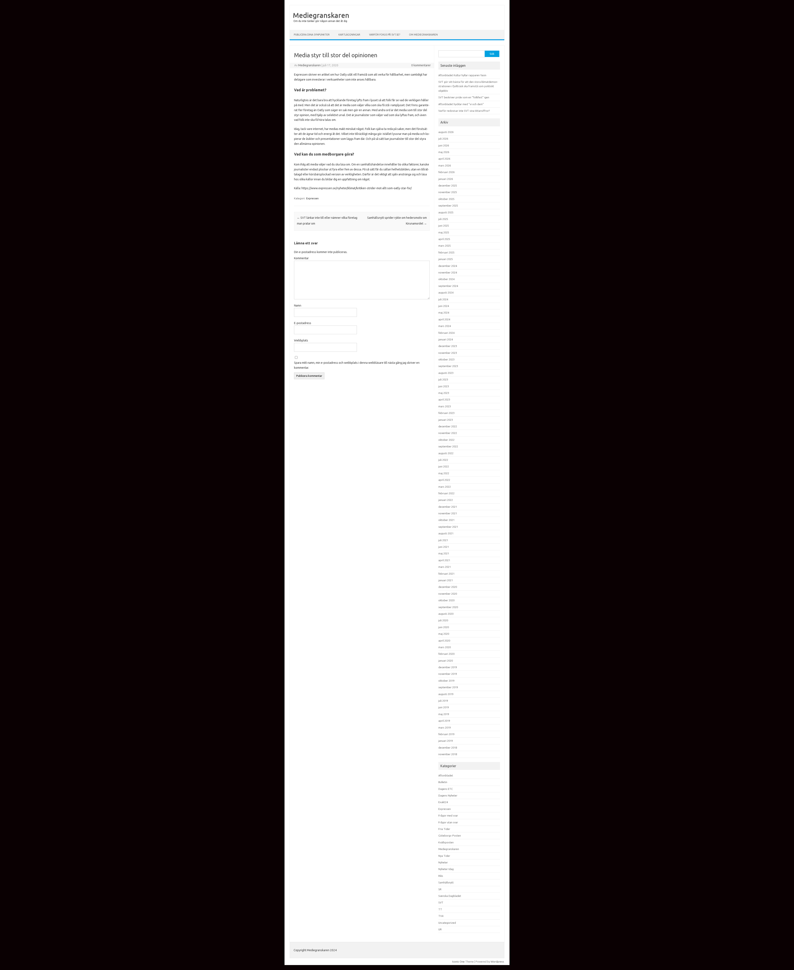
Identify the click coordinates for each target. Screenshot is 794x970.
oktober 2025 (446, 198)
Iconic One (458, 961)
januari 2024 (445, 339)
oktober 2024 (446, 279)
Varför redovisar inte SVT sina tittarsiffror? (464, 110)
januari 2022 (445, 499)
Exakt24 (443, 802)
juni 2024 (443, 305)
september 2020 (448, 607)
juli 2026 (443, 138)
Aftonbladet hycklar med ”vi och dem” (461, 104)
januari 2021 (445, 580)
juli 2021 (443, 540)
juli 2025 (443, 219)
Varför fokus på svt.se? (384, 34)
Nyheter (443, 862)
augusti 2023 (445, 372)
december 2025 (447, 185)
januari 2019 (445, 740)
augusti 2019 (445, 694)
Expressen (312, 198)
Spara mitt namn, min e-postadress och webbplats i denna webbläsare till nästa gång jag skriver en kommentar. (357, 365)
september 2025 (448, 205)
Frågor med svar (448, 815)
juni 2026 (443, 145)
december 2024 (447, 265)
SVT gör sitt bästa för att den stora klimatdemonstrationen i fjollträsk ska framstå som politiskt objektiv (468, 86)
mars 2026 (444, 165)
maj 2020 (443, 633)
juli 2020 (443, 620)
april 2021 (444, 560)
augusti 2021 (445, 533)
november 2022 (447, 433)
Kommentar (301, 258)
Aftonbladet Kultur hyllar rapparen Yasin (462, 75)
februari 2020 (446, 653)
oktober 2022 (446, 439)
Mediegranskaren (321, 15)
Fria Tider (444, 828)
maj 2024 (443, 312)
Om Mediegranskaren (423, 34)
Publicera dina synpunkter (312, 34)
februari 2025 (446, 252)
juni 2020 (443, 627)
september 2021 (448, 526)
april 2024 (444, 319)
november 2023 (447, 352)
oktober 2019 (446, 680)
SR (439, 889)
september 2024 (448, 285)
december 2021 (447, 506)
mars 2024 (444, 326)
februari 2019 (446, 734)
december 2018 (447, 747)
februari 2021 (446, 573)
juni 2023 (443, 386)
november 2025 (447, 192)
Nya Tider (444, 855)
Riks (440, 875)
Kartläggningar (349, 34)
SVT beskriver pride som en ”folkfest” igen (463, 97)
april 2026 (444, 158)
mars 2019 (444, 727)
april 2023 (444, 399)
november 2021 (447, 513)
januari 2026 (445, 178)
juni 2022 (443, 466)
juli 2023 (443, 379)
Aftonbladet (445, 775)
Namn (297, 305)
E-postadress (302, 323)
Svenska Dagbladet (449, 895)
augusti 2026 (445, 132)
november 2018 (447, 754)
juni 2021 (443, 546)
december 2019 (447, 667)
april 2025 (444, 239)
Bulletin (442, 782)
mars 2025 (444, 245)
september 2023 (448, 366)
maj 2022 (443, 473)
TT (440, 909)
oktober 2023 (446, 359)
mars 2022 (444, 486)
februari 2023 (446, 412)
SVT (440, 902)
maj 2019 (443, 714)
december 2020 (447, 586)
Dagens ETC (445, 788)
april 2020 (444, 640)
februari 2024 (446, 332)
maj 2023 (443, 392)
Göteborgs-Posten (449, 835)
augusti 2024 (445, 292)
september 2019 (448, 687)
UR (440, 929)
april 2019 (444, 720)
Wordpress (497, 961)
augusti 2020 (445, 613)
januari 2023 (445, 419)
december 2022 (447, 426)
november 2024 (447, 272)
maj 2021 (443, 553)
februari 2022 (446, 493)
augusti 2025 (445, 212)
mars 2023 (444, 406)
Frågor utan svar (448, 822)
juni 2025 (443, 225)
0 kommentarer (421, 65)
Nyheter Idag (446, 869)
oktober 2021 (446, 519)
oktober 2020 (446, 600)
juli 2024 (443, 299)
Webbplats (301, 340)
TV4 (440, 915)
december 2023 (447, 346)
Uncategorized (447, 922)
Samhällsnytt (446, 882)
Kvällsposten (446, 842)
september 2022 (448, 446)
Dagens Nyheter (447, 795)
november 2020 (447, 593)
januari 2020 (445, 660)
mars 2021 (444, 566)
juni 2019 (443, 707)
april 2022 (444, 479)
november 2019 (447, 673)
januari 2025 (445, 259)
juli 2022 (443, 459)
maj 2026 (443, 152)
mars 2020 (444, 647)
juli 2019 (443, 700)
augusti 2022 (445, 453)
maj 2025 (443, 232)
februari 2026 (446, 172)
